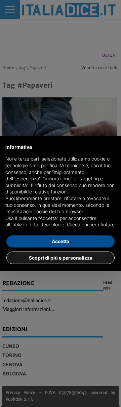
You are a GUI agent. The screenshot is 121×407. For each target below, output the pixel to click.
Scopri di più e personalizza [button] (60, 258)
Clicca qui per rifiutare (91, 224)
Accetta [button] (60, 241)
